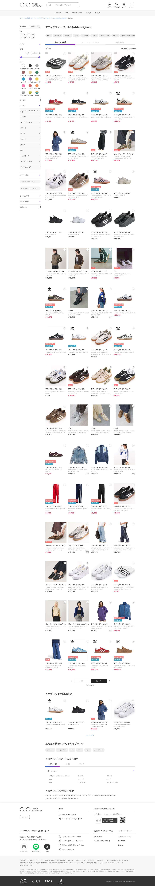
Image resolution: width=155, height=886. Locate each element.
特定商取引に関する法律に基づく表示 (117, 860)
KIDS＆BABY (77, 13)
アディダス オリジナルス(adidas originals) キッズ (61, 798)
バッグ (108, 779)
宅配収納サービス (25, 865)
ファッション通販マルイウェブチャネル (31, 18)
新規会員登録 (98, 836)
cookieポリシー (100, 860)
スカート (109, 776)
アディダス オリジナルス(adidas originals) (54, 18)
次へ (97, 681)
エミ (72, 750)
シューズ (81, 779)
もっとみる (90, 735)
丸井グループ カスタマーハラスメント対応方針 (81, 860)
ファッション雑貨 (112, 782)
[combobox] (63, 4)
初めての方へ (122, 841)
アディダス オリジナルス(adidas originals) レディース (63, 795)
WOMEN (58, 13)
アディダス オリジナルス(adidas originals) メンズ (99, 795)
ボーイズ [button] (23, 37)
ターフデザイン (98, 750)
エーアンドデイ (62, 750)
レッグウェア (82, 782)
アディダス (50, 750)
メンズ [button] (31, 34)
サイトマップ (103, 863)
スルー (88, 750)
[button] (30, 44)
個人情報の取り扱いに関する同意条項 (55, 860)
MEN (66, 13)
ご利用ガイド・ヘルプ (124, 836)
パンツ (51, 779)
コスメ (88, 13)
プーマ (79, 750)
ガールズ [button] (31, 37)
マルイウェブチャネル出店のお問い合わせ (85, 863)
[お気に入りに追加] (64, 700)
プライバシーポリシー (34, 860)
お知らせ (120, 845)
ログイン (25, 817)
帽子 (50, 782)
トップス (81, 776)
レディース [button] (24, 34)
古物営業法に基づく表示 (26, 863)
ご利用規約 (23, 860)
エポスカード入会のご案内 (102, 841)
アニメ (97, 13)
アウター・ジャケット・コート (59, 776)
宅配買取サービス (114, 863)
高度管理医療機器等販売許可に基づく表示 (60, 863)
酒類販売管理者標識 (41, 863)
